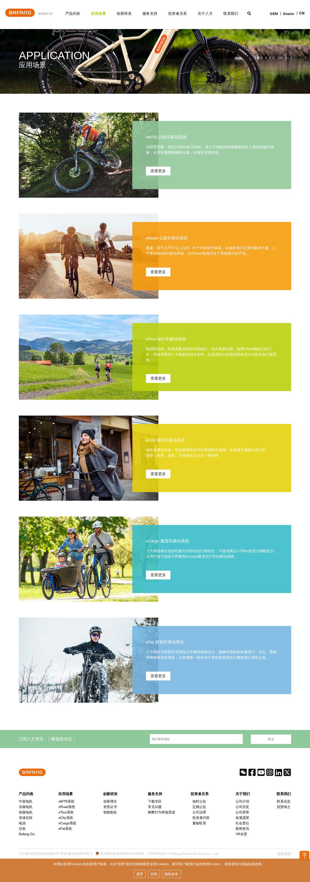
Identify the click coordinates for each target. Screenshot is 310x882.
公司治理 (199, 812)
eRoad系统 (67, 807)
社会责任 (242, 823)
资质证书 (110, 807)
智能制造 (110, 812)
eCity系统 (66, 818)
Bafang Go (27, 834)
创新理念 (110, 801)
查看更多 (158, 171)
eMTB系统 (66, 801)
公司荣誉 (242, 812)
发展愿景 (242, 818)
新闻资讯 (242, 828)
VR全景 (241, 834)
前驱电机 (25, 812)
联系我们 (231, 13)
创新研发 (124, 13)
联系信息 (283, 801)
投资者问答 (200, 818)
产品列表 (73, 13)
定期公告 (199, 807)
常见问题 (155, 807)
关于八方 (205, 13)
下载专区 (155, 801)
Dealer (288, 14)
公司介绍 (242, 801)
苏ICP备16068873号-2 (76, 853)
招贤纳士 (283, 807)
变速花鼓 (25, 818)
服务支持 (150, 13)
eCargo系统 (67, 823)
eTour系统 (66, 812)
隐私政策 (284, 854)
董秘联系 (199, 823)
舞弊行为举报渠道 (161, 812)
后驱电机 (25, 807)
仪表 (22, 828)
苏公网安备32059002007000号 (122, 853)
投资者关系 (177, 13)
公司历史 (242, 807)
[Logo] (20, 9)
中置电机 (25, 801)
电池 (22, 823)
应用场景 (98, 13)
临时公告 (199, 801)
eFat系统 (65, 828)
